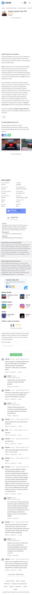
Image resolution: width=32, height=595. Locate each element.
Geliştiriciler (18, 586)
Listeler (25, 586)
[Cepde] (6, 2)
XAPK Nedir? (6, 274)
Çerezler (23, 581)
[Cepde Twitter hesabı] (10, 286)
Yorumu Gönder (16, 354)
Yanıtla (20, 372)
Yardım (6, 586)
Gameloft (18, 184)
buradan (22, 267)
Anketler (11, 586)
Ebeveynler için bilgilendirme (19, 583)
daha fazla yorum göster (16, 574)
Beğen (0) (9, 386)
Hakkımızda (7, 583)
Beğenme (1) (13, 372)
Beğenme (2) (13, 399)
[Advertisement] (16, 35)
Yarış (3, 117)
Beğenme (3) (14, 463)
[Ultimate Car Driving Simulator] (4, 296)
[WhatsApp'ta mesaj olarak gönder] (9, 135)
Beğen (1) (7, 372)
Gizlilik (17, 581)
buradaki (22, 254)
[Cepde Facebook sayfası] (7, 286)
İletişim (15, 589)
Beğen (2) (7, 443)
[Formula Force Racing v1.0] (22, 296)
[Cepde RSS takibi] (13, 286)
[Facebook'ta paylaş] (3, 135)
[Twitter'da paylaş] (6, 135)
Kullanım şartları (10, 581)
